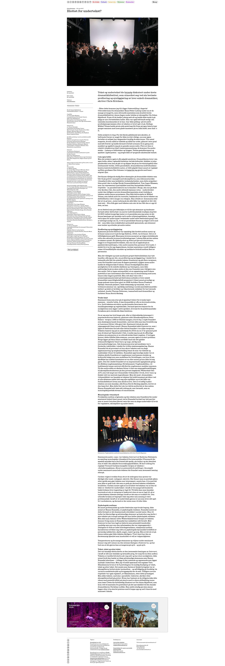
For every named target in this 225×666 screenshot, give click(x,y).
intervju (130, 170)
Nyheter (120, 2)
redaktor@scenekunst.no (120, 645)
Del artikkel (73, 250)
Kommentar (70, 105)
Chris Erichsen (71, 8)
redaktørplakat (105, 649)
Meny (155, 2)
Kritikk (96, 2)
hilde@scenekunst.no (119, 652)
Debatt (104, 2)
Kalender (130, 2)
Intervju (112, 2)
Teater (77, 105)
